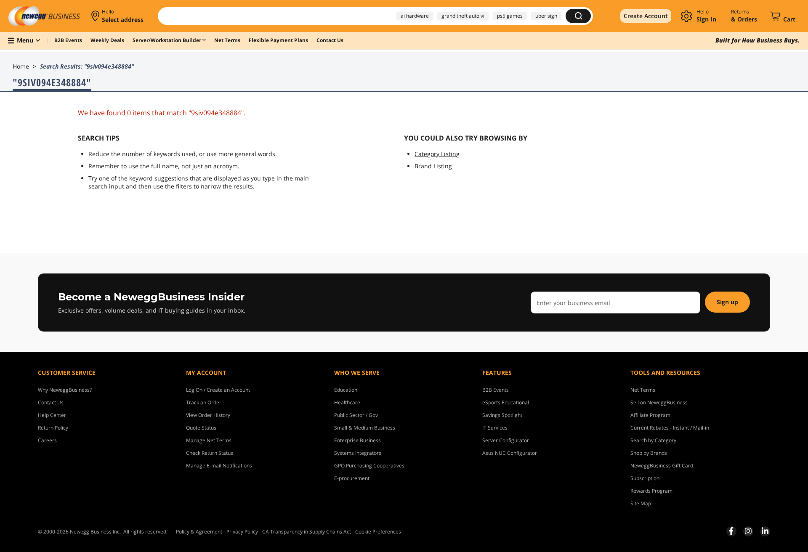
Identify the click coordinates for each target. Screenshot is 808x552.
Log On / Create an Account (218, 389)
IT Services (495, 427)
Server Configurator (505, 440)
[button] (118, 16)
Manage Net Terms (208, 440)
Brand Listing (433, 166)
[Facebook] (731, 531)
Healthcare (347, 402)
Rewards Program (651, 490)
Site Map (640, 503)
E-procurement (351, 478)
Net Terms (642, 389)
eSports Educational (505, 402)
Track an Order (203, 402)
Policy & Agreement (199, 531)
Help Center (52, 415)
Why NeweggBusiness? (65, 389)
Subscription (644, 478)
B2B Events (495, 389)
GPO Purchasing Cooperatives (369, 465)
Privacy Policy (242, 531)
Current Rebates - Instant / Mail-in (669, 427)
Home (21, 66)
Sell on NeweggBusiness (659, 402)
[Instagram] (748, 531)
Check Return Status (209, 452)
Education (345, 389)
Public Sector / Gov (356, 415)
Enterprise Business (357, 440)
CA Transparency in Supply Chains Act (306, 531)
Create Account (646, 16)
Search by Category (653, 440)
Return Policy (53, 427)
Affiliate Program (650, 415)
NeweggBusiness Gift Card (661, 465)
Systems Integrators (357, 452)
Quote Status (201, 427)
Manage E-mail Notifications (219, 465)
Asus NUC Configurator (509, 452)
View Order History (208, 415)
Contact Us (51, 402)
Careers (47, 440)
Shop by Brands (648, 452)
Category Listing (437, 154)
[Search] (578, 16)
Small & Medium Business (364, 427)
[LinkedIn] (765, 531)
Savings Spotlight (502, 415)
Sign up (727, 302)
